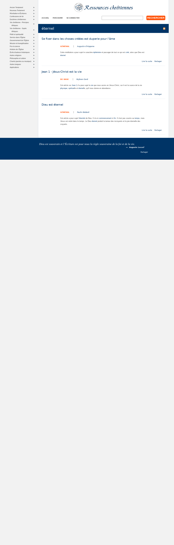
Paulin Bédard (83, 112)
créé (127, 52)
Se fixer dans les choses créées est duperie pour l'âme (78, 38)
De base (64, 79)
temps (137, 118)
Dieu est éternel (52, 104)
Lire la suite (147, 61)
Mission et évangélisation (20, 43)
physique (63, 88)
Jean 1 (74, 85)
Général (64, 46)
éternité (82, 118)
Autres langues (16, 64)
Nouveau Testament (18, 10)
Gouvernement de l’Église (20, 40)
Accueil (45, 18)
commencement (105, 118)
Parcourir (58, 18)
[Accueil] (103, 7)
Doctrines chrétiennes (18, 19)
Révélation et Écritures (19, 13)
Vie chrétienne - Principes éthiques (20, 24)
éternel (63, 55)
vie (92, 85)
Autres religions (16, 55)
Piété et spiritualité (17, 34)
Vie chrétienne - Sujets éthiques (19, 29)
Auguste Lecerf (136, 147)
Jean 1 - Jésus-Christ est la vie (62, 71)
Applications (15, 67)
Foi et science (15, 46)
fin (115, 118)
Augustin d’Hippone (85, 46)
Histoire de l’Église (17, 49)
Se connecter (73, 18)
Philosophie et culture (18, 58)
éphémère (97, 52)
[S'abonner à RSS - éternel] (164, 28)
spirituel (71, 88)
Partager (158, 61)
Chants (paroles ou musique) (21, 61)
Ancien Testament (17, 7)
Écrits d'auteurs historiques (20, 52)
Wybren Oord (82, 79)
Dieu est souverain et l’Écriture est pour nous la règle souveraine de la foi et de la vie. (87, 144)
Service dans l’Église (18, 37)
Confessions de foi (17, 16)
